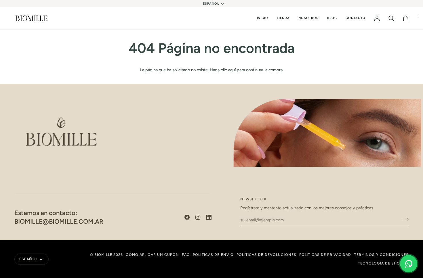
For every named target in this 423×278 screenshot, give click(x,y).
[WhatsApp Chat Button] (408, 263)
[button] (283, 18)
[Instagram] (198, 217)
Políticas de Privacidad (325, 254)
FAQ (186, 254)
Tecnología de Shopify (383, 263)
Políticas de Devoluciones (266, 254)
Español (211, 3)
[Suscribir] (404, 219)
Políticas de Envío (213, 254)
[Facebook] (187, 217)
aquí (232, 69)
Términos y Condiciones (381, 254)
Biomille (103, 254)
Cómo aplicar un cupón (152, 254)
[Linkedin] (209, 217)
